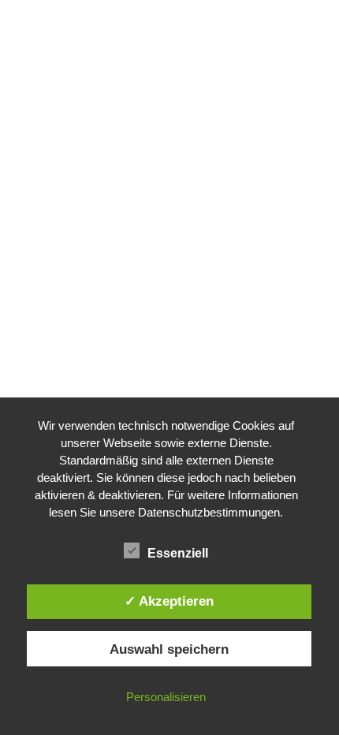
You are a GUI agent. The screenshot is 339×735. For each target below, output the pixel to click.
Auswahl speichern (169, 649)
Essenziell (177, 553)
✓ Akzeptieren (169, 601)
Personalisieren (166, 696)
